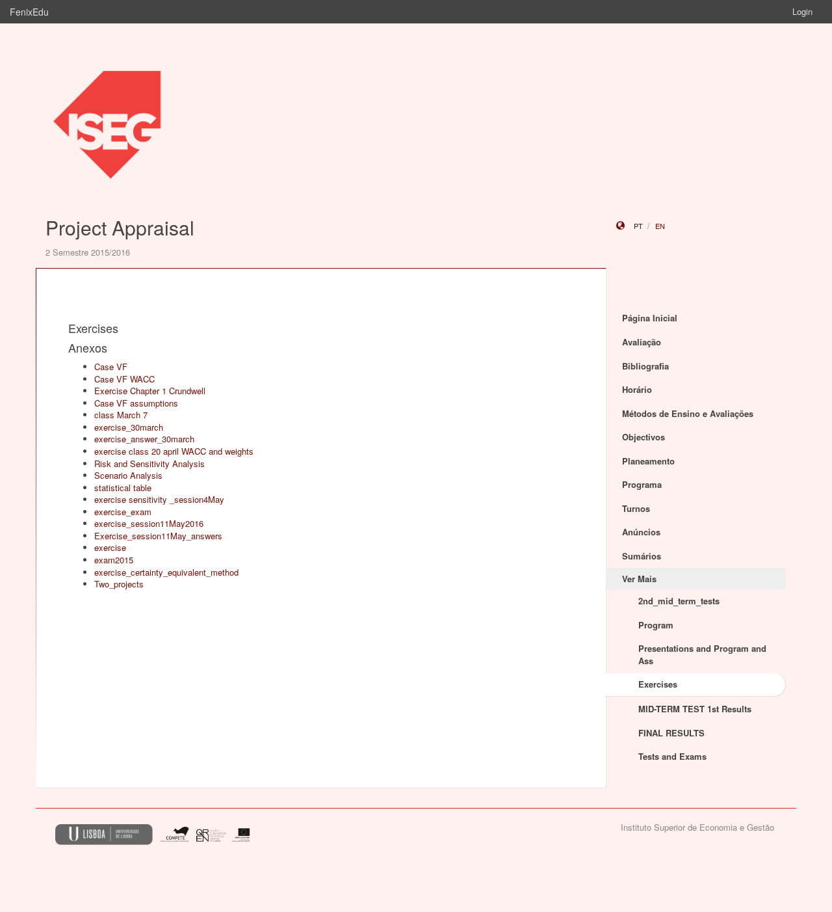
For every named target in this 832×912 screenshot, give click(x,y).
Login (802, 11)
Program (655, 625)
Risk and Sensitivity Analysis (149, 463)
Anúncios (641, 532)
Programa (642, 484)
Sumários (641, 556)
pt (638, 226)
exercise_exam (122, 511)
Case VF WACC (124, 379)
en (660, 226)
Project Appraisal (120, 227)
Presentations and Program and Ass (702, 654)
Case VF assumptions (136, 403)
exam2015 (113, 560)
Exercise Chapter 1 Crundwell (149, 390)
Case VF (110, 366)
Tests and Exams (672, 756)
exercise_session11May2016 (148, 523)
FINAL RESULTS (671, 733)
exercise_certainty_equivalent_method (166, 572)
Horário (637, 389)
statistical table (122, 487)
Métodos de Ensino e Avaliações (687, 413)
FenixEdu (29, 11)
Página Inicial (649, 318)
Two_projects (119, 584)
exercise (110, 547)
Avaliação (641, 342)
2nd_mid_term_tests (679, 601)
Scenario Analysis (128, 475)
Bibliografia (645, 366)
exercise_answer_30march (144, 439)
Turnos (636, 508)
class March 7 (121, 415)
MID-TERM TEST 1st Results (694, 709)
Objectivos (643, 437)
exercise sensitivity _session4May (159, 499)
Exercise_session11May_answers (158, 536)
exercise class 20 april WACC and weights (174, 451)
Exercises (657, 684)
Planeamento (648, 461)
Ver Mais (639, 578)
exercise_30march (128, 427)
